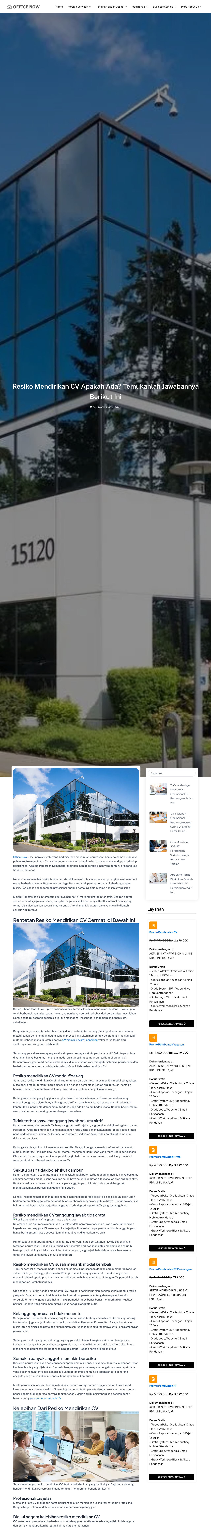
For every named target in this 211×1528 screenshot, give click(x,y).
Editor (118, 407)
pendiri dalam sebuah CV (45, 1398)
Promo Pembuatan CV (163, 932)
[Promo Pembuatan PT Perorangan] (153, 1262)
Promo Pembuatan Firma (165, 1156)
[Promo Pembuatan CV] (153, 925)
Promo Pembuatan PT (163, 1385)
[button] (89, 6)
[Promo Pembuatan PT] (153, 1379)
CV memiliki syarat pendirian (80, 1040)
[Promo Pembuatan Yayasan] (153, 1038)
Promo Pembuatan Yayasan (166, 1044)
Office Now (20, 857)
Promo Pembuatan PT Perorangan (170, 1269)
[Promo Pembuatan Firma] (153, 1150)
